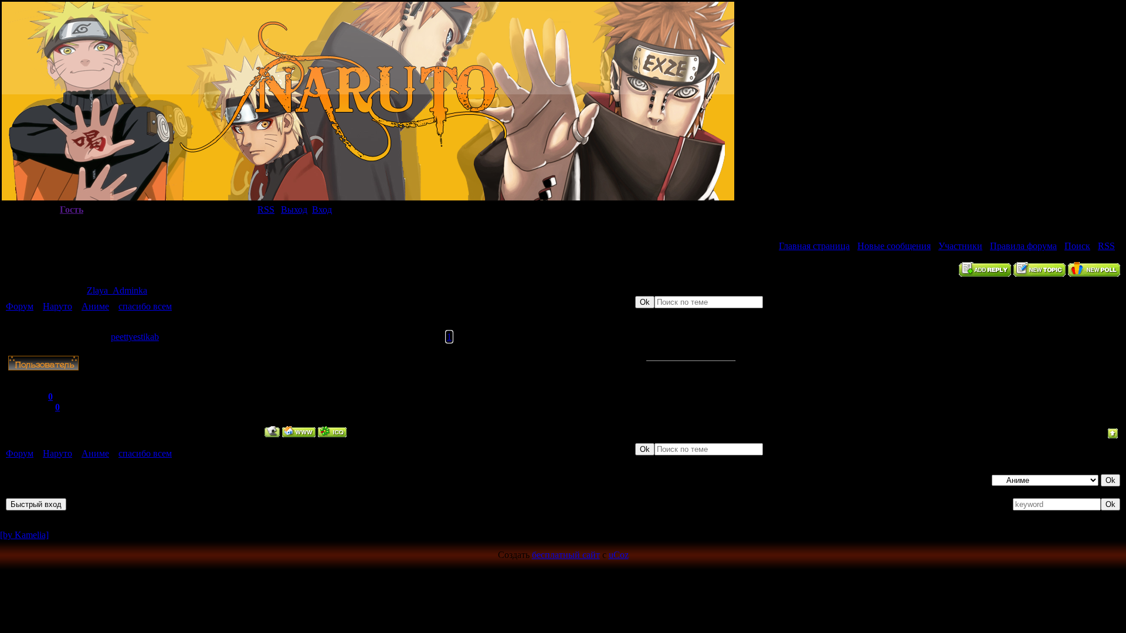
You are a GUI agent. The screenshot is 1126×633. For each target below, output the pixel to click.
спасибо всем (145, 306)
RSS (265, 210)
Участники (960, 246)
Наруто (57, 306)
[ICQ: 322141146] (332, 431)
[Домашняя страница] (299, 431)
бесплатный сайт (566, 555)
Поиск (1077, 246)
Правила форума (1023, 246)
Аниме (95, 306)
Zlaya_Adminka (117, 290)
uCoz (619, 555)
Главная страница (814, 246)
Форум (19, 306)
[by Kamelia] (24, 535)
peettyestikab (135, 337)
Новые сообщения (894, 246)
